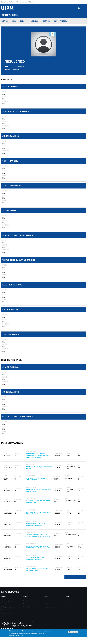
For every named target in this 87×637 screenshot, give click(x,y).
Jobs (45, 610)
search (79, 8)
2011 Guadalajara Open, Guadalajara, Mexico (35, 558)
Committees (48, 601)
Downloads (27, 604)
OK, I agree (73, 632)
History (46, 604)
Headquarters (49, 607)
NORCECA (34, 21)
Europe (23, 21)
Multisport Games (7, 607)
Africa (5, 21)
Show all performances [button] (75, 577)
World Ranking (28, 601)
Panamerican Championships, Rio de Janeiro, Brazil (38, 569)
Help (67, 597)
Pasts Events (5, 604)
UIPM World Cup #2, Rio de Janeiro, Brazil (35, 479)
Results (25, 597)
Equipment (69, 604)
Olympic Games (7, 610)
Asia (14, 21)
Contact (68, 601)
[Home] (0, 4)
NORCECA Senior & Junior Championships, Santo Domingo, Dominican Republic (38, 455)
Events (3, 597)
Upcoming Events (7, 601)
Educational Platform (7, 2)
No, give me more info (16, 635)
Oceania (46, 21)
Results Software (7, 613)
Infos (46, 597)
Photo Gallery (28, 607)
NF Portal (31, 2)
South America (60, 21)
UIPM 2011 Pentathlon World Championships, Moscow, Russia (37, 535)
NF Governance (21, 2)
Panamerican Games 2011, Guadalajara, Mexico (35, 524)
